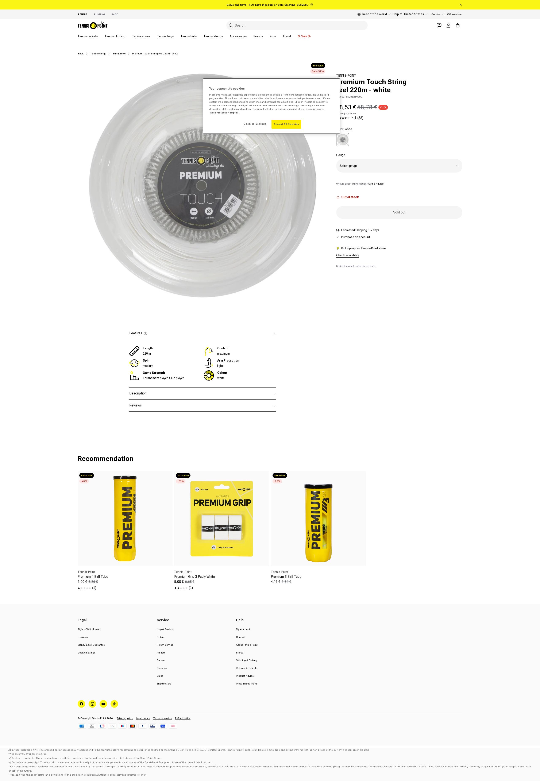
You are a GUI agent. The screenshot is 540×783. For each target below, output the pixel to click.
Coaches (162, 668)
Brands (258, 36)
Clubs (160, 675)
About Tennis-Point (247, 644)
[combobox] (297, 25)
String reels (119, 53)
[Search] (231, 25)
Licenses (83, 637)
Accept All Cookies (286, 124)
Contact (240, 637)
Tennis (82, 14)
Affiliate (161, 652)
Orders (160, 637)
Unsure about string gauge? (360, 183)
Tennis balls (189, 36)
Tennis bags (165, 36)
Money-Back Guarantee (91, 644)
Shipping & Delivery (247, 660)
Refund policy (182, 718)
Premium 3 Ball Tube (286, 577)
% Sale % (304, 36)
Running (99, 14)
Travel (287, 36)
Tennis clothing (115, 36)
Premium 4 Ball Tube (93, 577)
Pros (273, 36)
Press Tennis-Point (246, 683)
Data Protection (219, 112)
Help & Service (165, 629)
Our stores (437, 14)
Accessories (238, 36)
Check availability (347, 255)
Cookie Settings (86, 652)
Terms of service (162, 718)
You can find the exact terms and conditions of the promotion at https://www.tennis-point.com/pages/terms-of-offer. (78, 775)
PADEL (115, 14)
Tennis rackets (88, 36)
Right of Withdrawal (89, 629)
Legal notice (143, 718)
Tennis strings (213, 36)
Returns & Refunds (246, 668)
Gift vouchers (454, 14)
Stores (239, 652)
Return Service (165, 644)
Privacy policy (125, 718)
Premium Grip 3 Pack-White (194, 577)
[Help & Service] (439, 25)
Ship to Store (164, 683)
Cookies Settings (254, 123)
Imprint (234, 112)
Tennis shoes (141, 36)
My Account (243, 629)
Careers (161, 660)
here (285, 109)
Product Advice (245, 675)
